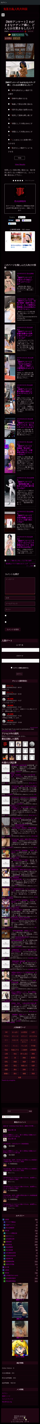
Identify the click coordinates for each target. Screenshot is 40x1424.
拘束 (15, 1062)
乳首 (6, 1050)
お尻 (33, 1032)
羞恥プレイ (20, 1319)
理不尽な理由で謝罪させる (22, 110)
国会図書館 (31, 958)
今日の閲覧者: (6, 1373)
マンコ (15, 1046)
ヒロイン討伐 (20, 1356)
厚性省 (8, 773)
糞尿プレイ (20, 1338)
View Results (20, 164)
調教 (24, 1069)
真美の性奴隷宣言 (17, 910)
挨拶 (24, 1062)
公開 (6, 1054)
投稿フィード (6, 1396)
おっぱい (15, 1032)
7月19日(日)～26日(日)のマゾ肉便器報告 (24, 797)
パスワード (19, 656)
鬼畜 (19, 1077)
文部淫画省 (9, 877)
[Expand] (3, 14)
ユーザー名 (19, 645)
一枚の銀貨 (30, 299)
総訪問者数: (6, 1383)
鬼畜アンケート (11, 1225)
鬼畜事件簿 (9, 1258)
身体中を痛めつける (19, 98)
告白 (15, 1054)
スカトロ (15, 1040)
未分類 (34, 980)
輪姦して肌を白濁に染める (22, 104)
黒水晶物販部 (10, 1228)
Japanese (7, 1116)
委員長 (33, 1058)
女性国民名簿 (10, 898)
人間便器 (33, 1050)
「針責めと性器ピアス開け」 (20, 860)
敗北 (15, 1065)
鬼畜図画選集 (9, 858)
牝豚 (33, 1065)
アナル (6, 1036)
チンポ (33, 1040)
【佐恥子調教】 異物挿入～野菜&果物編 (23, 828)
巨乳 (6, 1062)
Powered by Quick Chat (9, 731)
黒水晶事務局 (18, 866)
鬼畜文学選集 (16, 858)
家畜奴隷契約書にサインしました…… (23, 818)
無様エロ (24, 1065)
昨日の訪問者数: (7, 1378)
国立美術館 (9, 1250)
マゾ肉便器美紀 (9, 794)
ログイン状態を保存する (20, 668)
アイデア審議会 (11, 1222)
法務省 (8, 948)
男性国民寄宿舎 (14, 917)
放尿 (6, 1065)
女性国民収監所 (11, 1278)
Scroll (36, 727)
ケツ (6, 1040)
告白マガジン (6, 795)
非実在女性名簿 (11, 1256)
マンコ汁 (24, 1046)
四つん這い (24, 1054)
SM (6, 1032)
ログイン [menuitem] (4, 2)
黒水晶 (13, 247)
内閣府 (7, 1219)
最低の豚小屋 (18, 876)
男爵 (16, 916)
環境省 (7, 1273)
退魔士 (6, 1073)
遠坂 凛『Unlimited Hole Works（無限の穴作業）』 (19, 1126)
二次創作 (24, 1050)
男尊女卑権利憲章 (17, 940)
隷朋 (16, 885)
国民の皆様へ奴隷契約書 (19, 765)
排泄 (33, 1062)
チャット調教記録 (11, 1233)
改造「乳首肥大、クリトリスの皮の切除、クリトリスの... (23, 775)
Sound (32, 727)
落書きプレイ (20, 1300)
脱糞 (6, 1069)
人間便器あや (18, 771)
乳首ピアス (15, 1050)
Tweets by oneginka (8, 1080)
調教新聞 (12, 773)
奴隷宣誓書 (14, 982)
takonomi (17, 857)
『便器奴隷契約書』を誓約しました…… (23, 931)
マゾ (6, 1046)
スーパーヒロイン (24, 1041)
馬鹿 (33, 1073)
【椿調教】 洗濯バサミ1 (18, 1014)
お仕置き (24, 1032)
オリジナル (33, 1036)
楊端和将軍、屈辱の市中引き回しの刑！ (23, 869)
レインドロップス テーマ (20, 1422)
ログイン (5, 1393)
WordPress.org (7, 1402)
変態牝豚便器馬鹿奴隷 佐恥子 (22, 824)
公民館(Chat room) (12, 1275)
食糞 (24, 1073)
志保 (7, 783)
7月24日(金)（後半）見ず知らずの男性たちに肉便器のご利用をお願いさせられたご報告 (20, 1160)
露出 (15, 1073)
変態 (33, 1054)
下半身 (33, 1046)
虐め (15, 1069)
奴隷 (6, 1058)
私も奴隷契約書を (17, 879)
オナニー (24, 1036)
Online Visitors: (7, 1368)
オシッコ (15, 1036)
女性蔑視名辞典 (11, 1253)
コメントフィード (7, 1399)
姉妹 (24, 1058)
